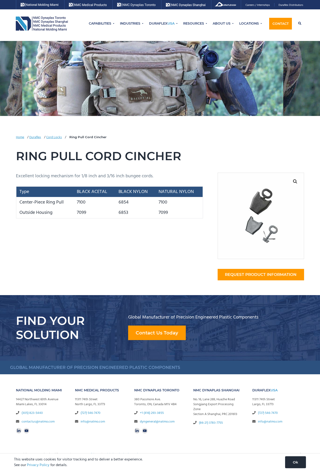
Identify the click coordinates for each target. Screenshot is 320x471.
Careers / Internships (258, 5)
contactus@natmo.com (38, 421)
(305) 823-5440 (32, 413)
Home (20, 137)
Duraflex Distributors (291, 5)
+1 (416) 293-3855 (152, 413)
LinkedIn (19, 431)
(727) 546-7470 (90, 413)
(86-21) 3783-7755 (211, 423)
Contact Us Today (157, 333)
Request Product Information (261, 274)
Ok (295, 462)
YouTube (26, 431)
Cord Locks (54, 137)
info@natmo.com (93, 421)
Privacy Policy (38, 465)
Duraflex (35, 137)
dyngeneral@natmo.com (157, 421)
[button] (295, 181)
